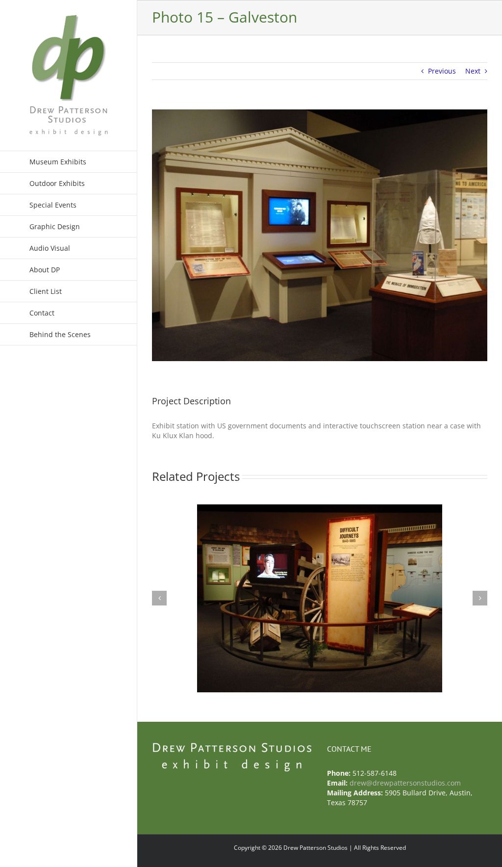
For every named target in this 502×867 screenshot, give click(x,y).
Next (472, 71)
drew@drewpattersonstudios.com (405, 783)
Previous (442, 71)
